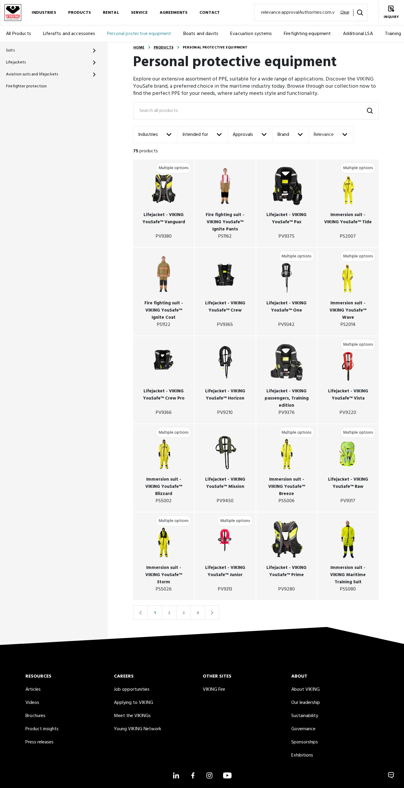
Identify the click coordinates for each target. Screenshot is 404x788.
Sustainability (304, 716)
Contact (209, 12)
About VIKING (305, 689)
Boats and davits (201, 34)
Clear (344, 12)
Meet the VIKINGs (132, 716)
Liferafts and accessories (69, 34)
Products (79, 12)
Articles (33, 689)
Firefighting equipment (307, 34)
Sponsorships (304, 742)
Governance (303, 729)
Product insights (42, 729)
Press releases (39, 742)
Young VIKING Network (137, 729)
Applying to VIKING (133, 703)
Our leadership (305, 703)
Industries (44, 12)
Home (138, 48)
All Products (18, 34)
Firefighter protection (26, 86)
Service (139, 12)
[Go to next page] (212, 612)
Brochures (35, 716)
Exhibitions (302, 755)
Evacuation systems (251, 34)
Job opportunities (132, 689)
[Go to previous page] (140, 612)
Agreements (173, 12)
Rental (111, 12)
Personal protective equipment (139, 34)
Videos (32, 703)
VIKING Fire (214, 689)
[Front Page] (12, 12)
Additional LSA (358, 34)
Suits (10, 50)
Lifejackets (16, 62)
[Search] (360, 13)
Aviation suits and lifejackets (32, 74)
